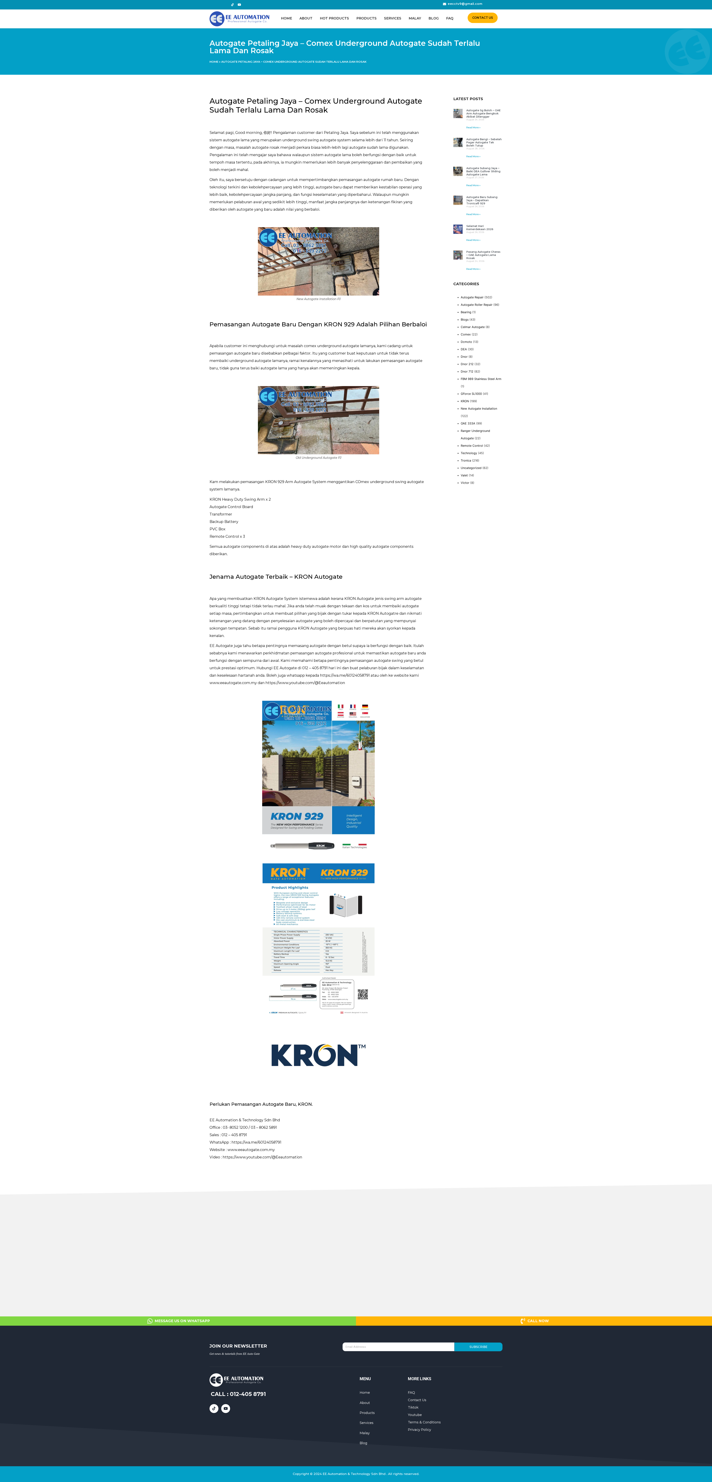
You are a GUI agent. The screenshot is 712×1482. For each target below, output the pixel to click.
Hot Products (334, 18)
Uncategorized (471, 468)
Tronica (466, 460)
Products (366, 18)
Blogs (465, 319)
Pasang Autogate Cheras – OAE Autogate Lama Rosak (483, 255)
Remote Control (472, 445)
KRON (465, 401)
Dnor (464, 356)
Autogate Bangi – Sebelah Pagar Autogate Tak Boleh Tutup (484, 142)
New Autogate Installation (479, 408)
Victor (465, 483)
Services (392, 18)
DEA (464, 349)
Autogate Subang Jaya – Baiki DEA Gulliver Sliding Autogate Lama (483, 171)
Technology (469, 453)
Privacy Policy (419, 1430)
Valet (464, 475)
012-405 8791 (248, 1394)
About (305, 18)
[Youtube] (239, 5)
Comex (466, 334)
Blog (433, 18)
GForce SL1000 (471, 394)
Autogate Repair (472, 297)
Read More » (473, 127)
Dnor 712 (467, 371)
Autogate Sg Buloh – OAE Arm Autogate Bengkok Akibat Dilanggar (483, 113)
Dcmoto (466, 342)
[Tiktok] (232, 5)
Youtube (415, 1415)
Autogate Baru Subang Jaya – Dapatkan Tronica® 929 (481, 200)
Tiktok (413, 1407)
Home (286, 18)
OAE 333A (468, 423)
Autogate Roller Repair (476, 305)
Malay (415, 18)
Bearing (466, 312)
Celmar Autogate (473, 327)
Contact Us (417, 1400)
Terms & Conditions (424, 1422)
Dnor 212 (467, 364)
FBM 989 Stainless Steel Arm (481, 379)
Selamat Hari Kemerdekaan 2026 (479, 227)
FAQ (449, 18)
